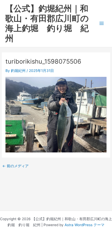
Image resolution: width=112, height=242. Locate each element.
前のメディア (15, 166)
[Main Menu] (101, 23)
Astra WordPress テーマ (84, 225)
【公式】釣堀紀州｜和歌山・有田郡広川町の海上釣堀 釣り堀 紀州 (47, 23)
